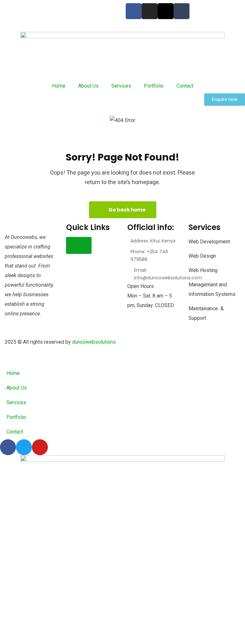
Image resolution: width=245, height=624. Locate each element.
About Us (88, 86)
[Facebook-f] (134, 11)
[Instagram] (150, 11)
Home (58, 86)
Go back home (126, 209)
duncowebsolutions (94, 342)
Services (121, 86)
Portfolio (154, 86)
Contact (184, 86)
